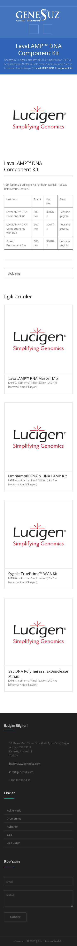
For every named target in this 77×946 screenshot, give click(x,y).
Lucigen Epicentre (27, 60)
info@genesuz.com (21, 772)
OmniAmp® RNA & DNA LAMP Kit (37, 475)
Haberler (12, 826)
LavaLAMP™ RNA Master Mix (33, 378)
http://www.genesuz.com (24, 764)
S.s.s (10, 834)
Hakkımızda (14, 810)
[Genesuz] (38, 15)
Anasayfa (9, 60)
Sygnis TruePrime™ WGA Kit (33, 573)
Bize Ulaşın (13, 843)
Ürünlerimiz (14, 818)
